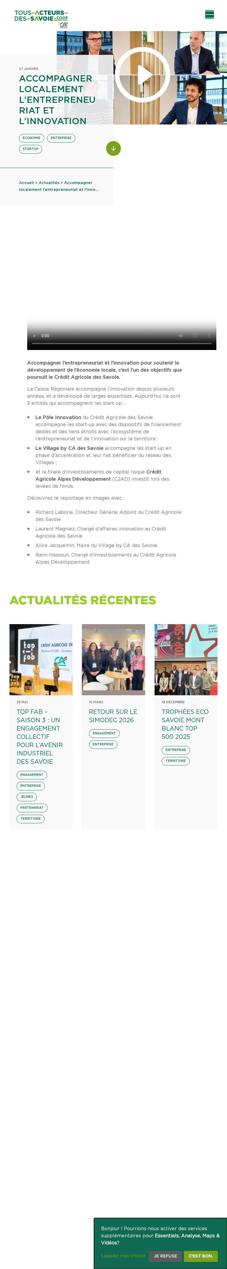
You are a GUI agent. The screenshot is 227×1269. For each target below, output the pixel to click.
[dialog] (160, 1243)
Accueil (26, 183)
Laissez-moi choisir (123, 1256)
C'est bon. (201, 1256)
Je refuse (165, 1256)
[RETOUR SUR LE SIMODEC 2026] (113, 659)
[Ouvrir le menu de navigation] (209, 14)
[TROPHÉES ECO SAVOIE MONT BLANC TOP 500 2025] (186, 659)
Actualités (49, 183)
